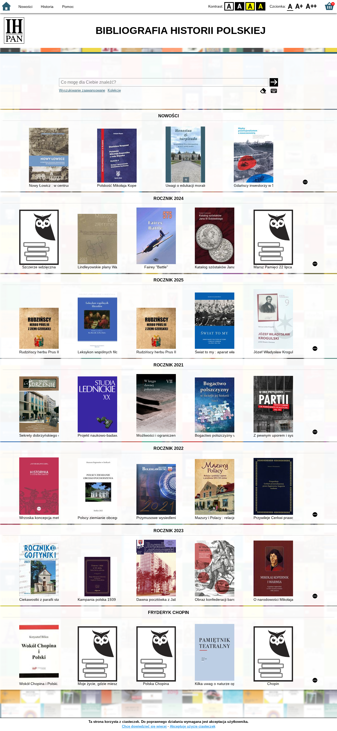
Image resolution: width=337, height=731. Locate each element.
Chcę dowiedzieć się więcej (144, 726)
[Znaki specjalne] (274, 91)
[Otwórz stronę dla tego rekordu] (50, 156)
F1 (299, 6)
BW (239, 6)
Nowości (25, 6)
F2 (311, 6)
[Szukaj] (274, 82)
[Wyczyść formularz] (263, 91)
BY (261, 6)
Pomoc (68, 6)
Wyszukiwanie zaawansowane (82, 90)
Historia (47, 6)
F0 (290, 6)
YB (250, 6)
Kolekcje (114, 90)
